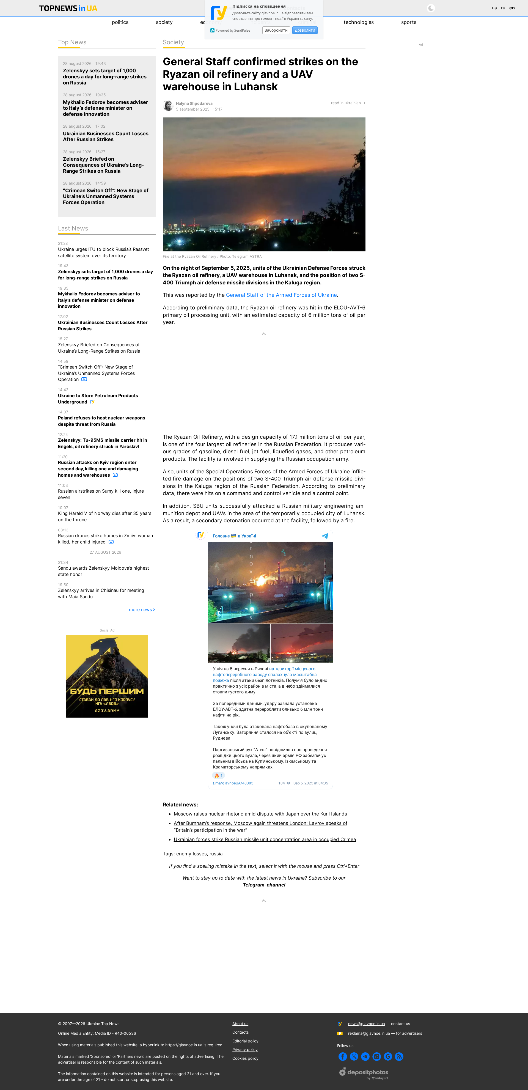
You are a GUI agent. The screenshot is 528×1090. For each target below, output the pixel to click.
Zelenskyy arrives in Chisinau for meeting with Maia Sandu (101, 590)
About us (240, 1023)
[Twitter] (354, 1056)
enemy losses (191, 853)
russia (216, 853)
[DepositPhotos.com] (364, 1074)
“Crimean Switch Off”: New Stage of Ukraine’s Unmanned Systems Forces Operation (96, 370)
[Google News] (388, 1056)
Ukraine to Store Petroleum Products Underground (98, 395)
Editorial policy (245, 1041)
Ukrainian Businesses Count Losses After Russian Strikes (103, 322)
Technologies (359, 22)
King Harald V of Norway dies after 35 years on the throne (104, 513)
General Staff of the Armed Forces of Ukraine (281, 295)
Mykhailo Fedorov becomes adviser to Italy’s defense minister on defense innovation (99, 297)
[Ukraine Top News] (68, 9)
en (512, 7)
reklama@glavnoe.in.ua (369, 1033)
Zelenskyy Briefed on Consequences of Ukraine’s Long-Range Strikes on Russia (99, 344)
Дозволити (305, 30)
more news (140, 609)
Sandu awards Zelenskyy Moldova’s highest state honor (103, 568)
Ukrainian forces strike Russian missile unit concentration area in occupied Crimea (265, 839)
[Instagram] (376, 1056)
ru (503, 7)
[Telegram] (365, 1056)
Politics (120, 22)
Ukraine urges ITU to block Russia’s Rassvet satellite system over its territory (103, 249)
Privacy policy (245, 1049)
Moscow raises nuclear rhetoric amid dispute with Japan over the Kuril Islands (260, 814)
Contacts (240, 1032)
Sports (408, 22)
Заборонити (276, 30)
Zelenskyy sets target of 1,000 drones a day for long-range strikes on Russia (105, 271)
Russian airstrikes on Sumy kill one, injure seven (101, 491)
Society (164, 22)
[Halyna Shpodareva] (168, 109)
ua (494, 7)
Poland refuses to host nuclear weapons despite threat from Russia (101, 418)
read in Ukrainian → (348, 102)
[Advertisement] (264, 382)
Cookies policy (245, 1058)
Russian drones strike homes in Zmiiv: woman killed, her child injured (105, 536)
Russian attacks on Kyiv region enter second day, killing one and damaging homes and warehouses (98, 466)
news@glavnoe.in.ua (366, 1023)
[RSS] (399, 1056)
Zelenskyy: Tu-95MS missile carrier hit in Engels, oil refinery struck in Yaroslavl (102, 440)
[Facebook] (343, 1056)
